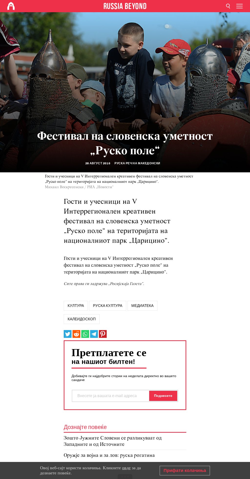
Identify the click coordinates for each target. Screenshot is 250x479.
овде (126, 467)
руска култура (107, 305)
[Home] (11, 6)
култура (76, 305)
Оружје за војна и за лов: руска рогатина (109, 455)
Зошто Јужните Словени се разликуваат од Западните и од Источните (113, 441)
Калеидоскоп (82, 319)
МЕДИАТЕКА (142, 305)
